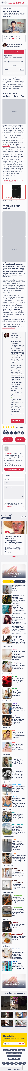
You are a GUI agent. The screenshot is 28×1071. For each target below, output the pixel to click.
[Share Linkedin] (19, 432)
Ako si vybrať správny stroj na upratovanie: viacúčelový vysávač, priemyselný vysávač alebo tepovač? (19, 859)
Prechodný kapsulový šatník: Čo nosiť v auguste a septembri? (18, 588)
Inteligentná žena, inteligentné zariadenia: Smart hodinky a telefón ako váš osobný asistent (18, 775)
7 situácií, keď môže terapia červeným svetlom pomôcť (18, 680)
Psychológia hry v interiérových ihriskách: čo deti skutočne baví (17, 816)
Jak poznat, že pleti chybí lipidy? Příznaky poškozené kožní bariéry (18, 735)
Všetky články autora (16, 421)
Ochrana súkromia (14, 1056)
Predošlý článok (6, 439)
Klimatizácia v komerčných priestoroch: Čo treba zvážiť (18, 886)
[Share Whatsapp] (7, 432)
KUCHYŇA (15, 922)
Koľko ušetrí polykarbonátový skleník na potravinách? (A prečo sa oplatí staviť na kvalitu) (18, 830)
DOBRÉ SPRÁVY (16, 785)
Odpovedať (9, 506)
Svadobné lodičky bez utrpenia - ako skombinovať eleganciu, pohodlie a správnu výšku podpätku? (18, 655)
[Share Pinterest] (15, 432)
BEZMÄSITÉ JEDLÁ (17, 934)
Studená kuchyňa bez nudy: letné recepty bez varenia (19, 937)
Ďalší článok (20, 440)
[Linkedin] (24, 1063)
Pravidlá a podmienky (14, 1053)
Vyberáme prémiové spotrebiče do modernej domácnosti (18, 926)
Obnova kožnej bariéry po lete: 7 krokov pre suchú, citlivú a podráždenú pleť (18, 609)
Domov (4, 8)
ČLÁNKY (14, 757)
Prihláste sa (7, 453)
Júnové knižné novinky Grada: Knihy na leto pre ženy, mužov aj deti (18, 966)
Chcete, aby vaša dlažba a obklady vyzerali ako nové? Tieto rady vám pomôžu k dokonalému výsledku (18, 846)
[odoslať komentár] (22, 496)
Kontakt (13, 1050)
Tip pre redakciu (14, 1059)
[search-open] (5, 2)
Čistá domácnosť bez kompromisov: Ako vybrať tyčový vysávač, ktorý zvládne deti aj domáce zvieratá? (18, 954)
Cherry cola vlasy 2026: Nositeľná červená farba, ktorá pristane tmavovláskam (18, 619)
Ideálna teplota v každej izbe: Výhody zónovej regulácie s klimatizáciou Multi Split (18, 912)
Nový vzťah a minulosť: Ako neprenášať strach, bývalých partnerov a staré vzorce (18, 709)
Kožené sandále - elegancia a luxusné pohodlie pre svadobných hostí (18, 666)
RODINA (14, 716)
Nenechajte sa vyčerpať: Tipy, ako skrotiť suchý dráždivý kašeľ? (18, 762)
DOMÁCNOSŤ (16, 839)
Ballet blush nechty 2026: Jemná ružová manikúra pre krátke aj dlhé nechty (18, 628)
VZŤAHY (14, 704)
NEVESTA (15, 649)
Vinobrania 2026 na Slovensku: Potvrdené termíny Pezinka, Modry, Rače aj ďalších (18, 599)
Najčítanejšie (8, 582)
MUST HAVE (15, 662)
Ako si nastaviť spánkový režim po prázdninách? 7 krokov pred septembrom (18, 721)
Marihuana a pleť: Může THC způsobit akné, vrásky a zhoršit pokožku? (18, 747)
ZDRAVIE (14, 677)
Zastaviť (14, 65)
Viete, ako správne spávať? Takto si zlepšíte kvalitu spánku (12, 181)
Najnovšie (20, 582)
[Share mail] (22, 432)
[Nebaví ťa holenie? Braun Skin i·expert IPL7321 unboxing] (7, 1023)
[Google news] (20, 1063)
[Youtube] (8, 1063)
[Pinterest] (16, 1063)
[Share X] (11, 432)
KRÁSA (14, 730)
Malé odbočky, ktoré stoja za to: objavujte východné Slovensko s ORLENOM (18, 789)
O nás (5, 1050)
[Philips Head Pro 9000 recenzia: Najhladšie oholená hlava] (21, 1015)
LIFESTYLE (9, 8)
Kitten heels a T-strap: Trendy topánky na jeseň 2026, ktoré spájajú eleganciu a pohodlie (18, 639)
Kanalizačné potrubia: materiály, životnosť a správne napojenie (18, 900)
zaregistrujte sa (15, 462)
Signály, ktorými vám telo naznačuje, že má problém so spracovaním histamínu (18, 694)
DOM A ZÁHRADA (17, 824)
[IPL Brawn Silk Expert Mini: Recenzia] (21, 1023)
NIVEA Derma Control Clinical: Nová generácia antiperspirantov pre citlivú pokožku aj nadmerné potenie (18, 802)
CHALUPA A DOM (17, 895)
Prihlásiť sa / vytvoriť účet (14, 469)
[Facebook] (12, 1063)
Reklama (21, 1050)
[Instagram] (4, 1063)
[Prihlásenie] (2, 2)
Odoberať (21, 1043)
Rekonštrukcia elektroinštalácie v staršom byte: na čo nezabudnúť (18, 874)
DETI (13, 812)
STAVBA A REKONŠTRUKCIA (17, 869)
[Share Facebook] (4, 432)
